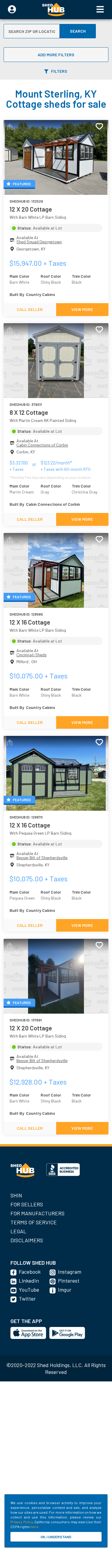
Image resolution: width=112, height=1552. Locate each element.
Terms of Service (33, 1222)
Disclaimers (26, 1240)
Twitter (27, 1298)
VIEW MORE (82, 309)
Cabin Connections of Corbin (42, 444)
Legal (18, 1231)
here (34, 1526)
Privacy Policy (21, 1522)
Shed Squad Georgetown (39, 241)
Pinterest (68, 1280)
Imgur (64, 1289)
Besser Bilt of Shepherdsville (41, 857)
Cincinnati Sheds (31, 654)
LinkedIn (29, 1280)
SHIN (16, 1195)
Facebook (30, 1271)
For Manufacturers (37, 1213)
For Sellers (26, 1204)
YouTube (29, 1289)
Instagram (69, 1271)
